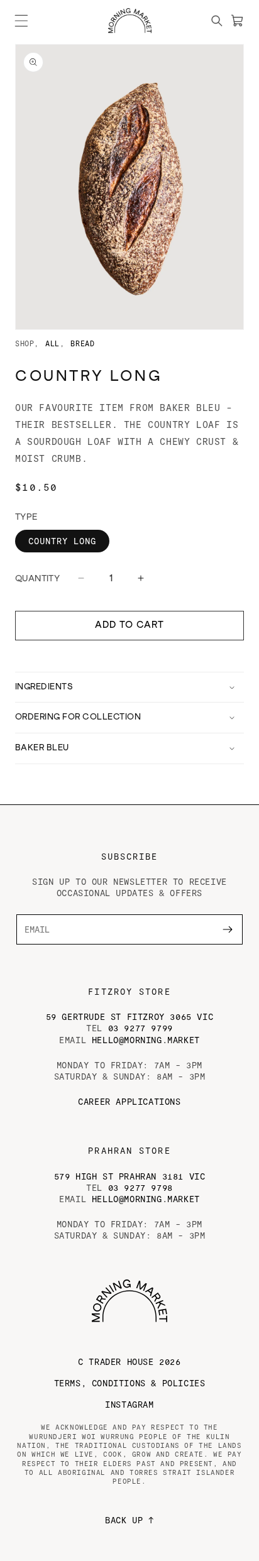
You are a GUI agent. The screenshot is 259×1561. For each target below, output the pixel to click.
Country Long (62, 540)
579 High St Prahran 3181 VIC (130, 1176)
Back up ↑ (129, 1519)
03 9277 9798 (140, 1187)
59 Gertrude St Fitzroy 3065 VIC (130, 1016)
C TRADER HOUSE (129, 1361)
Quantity (37, 578)
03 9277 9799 (140, 1027)
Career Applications (129, 1101)
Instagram (129, 1404)
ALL (52, 343)
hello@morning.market (146, 1039)
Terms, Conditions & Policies (130, 1383)
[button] (21, 21)
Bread (82, 343)
